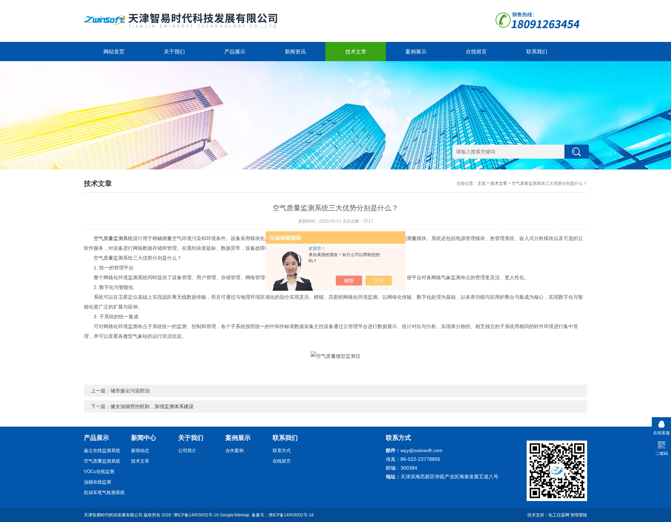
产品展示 (234, 52)
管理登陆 (578, 515)
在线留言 (476, 52)
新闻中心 (143, 437)
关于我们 (174, 52)
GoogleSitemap (235, 515)
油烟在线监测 (97, 482)
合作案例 (234, 450)
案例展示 (415, 52)
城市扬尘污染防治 (130, 390)
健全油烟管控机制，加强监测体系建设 (152, 406)
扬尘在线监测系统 (102, 450)
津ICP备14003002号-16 (196, 515)
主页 (481, 183)
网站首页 (113, 52)
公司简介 (187, 450)
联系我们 (536, 52)
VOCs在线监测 (99, 471)
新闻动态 (140, 450)
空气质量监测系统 (113, 238)
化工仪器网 (558, 515)
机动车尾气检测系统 (104, 492)
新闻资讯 (295, 52)
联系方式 (282, 450)
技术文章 (355, 52)
